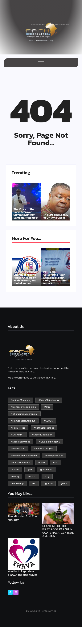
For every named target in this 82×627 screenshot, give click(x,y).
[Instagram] (15, 592)
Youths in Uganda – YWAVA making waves (22, 573)
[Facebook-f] (10, 592)
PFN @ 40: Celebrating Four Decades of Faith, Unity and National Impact (55, 277)
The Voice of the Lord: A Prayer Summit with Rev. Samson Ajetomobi (26, 213)
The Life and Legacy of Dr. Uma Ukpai (55, 216)
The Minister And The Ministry (22, 518)
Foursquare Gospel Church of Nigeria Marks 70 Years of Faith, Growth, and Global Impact (26, 277)
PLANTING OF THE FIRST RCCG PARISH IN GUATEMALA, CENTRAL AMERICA (58, 531)
